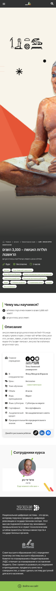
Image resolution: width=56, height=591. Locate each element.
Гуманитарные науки (28, 242)
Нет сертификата (9, 286)
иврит (6, 282)
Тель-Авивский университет (22, 270)
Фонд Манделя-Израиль (12, 274)
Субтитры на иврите (18, 282)
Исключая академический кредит (34, 278)
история (49, 282)
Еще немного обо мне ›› (28, 486)
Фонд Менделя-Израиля (37, 373)
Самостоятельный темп (12, 278)
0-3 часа (6, 270)
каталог (16, 242)
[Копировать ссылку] (35, 433)
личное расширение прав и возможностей (38, 274)
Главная (8, 242)
